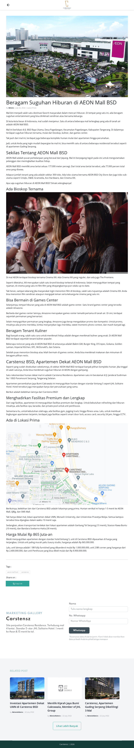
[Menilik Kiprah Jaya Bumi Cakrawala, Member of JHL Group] (65, 688)
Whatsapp (79, 630)
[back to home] (8, 5)
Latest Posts (32, 108)
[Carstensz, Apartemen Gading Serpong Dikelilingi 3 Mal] (102, 688)
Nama (72, 604)
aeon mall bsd (12, 572)
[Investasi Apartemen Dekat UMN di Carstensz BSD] (27, 688)
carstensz (25, 572)
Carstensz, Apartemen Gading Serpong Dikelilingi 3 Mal (101, 706)
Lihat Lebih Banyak (67, 726)
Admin (11, 108)
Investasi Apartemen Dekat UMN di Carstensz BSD (27, 705)
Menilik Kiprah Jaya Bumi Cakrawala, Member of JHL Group (64, 706)
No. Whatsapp (77, 615)
